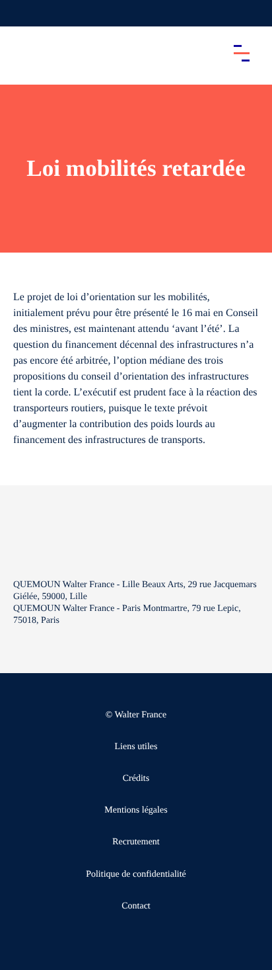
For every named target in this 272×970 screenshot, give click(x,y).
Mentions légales (135, 810)
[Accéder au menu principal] (241, 53)
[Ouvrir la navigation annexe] (21, 13)
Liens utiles (136, 747)
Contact (136, 906)
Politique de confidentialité (136, 874)
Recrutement (136, 842)
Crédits (136, 779)
